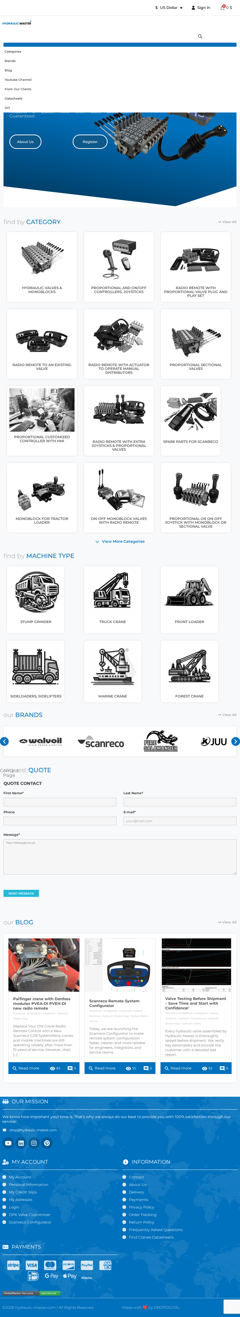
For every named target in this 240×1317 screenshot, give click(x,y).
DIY (7, 108)
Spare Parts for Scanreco (190, 441)
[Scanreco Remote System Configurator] (120, 965)
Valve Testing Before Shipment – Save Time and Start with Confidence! (195, 1003)
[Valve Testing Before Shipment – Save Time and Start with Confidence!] (196, 965)
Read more (25, 1068)
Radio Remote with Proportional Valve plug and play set (195, 292)
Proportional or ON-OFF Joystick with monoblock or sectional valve (195, 522)
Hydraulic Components (192, 1018)
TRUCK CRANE (112, 622)
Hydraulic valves (191, 1023)
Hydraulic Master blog (115, 1016)
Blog (8, 70)
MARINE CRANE (112, 696)
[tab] (120, 541)
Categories (13, 51)
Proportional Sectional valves (196, 367)
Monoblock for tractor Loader (42, 520)
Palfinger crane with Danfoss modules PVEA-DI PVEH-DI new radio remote (42, 1004)
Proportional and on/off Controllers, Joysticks (118, 290)
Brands (10, 61)
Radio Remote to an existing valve (41, 367)
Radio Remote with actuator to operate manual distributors (118, 369)
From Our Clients (18, 89)
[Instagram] (34, 1143)
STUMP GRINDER (35, 622)
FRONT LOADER (189, 622)
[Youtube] (8, 1143)
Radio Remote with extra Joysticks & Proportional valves (119, 445)
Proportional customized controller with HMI (42, 439)
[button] (25, 142)
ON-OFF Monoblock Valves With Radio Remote (119, 520)
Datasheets (13, 98)
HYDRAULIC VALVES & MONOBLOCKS (42, 290)
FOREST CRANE (189, 696)
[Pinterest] (47, 1143)
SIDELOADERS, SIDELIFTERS (35, 696)
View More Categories (123, 541)
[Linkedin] (21, 1143)
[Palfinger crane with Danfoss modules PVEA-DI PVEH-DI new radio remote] (43, 965)
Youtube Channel (18, 79)
